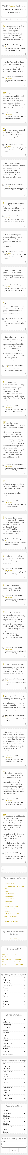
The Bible (6, 891)
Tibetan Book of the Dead (11, 921)
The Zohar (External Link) (11, 906)
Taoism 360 (17, 962)
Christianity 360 (6, 959)
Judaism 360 (17, 957)
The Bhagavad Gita (9, 896)
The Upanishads (8, 901)
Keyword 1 (4, 1141)
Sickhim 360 (17, 959)
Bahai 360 (5, 954)
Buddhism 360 (6, 957)
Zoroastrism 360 (18, 964)
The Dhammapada (9, 884)
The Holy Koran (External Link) (12, 904)
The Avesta (7, 911)
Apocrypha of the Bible (10, 916)
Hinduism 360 (6, 962)
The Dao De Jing (8, 919)
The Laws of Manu (9, 899)
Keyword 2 (4, 1145)
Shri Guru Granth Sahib (10, 909)
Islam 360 (4, 964)
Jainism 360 (17, 954)
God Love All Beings (14, 939)
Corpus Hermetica (9, 894)
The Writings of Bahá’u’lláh (11, 914)
